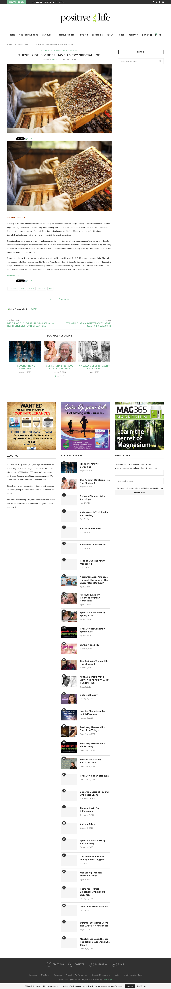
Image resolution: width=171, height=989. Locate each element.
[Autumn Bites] (69, 828)
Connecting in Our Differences (90, 809)
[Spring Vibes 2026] (69, 649)
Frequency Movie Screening (89, 465)
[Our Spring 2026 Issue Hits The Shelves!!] (69, 665)
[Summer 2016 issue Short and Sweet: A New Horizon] (69, 926)
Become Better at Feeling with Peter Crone (94, 793)
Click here (28, 489)
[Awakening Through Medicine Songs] (69, 876)
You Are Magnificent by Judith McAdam (92, 712)
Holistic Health (24, 44)
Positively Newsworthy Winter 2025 (92, 745)
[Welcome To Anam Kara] (69, 548)
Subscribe (97, 35)
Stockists (45, 975)
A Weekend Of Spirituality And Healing (53, 2)
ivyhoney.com (13, 275)
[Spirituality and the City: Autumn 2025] (69, 844)
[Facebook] (153, 2)
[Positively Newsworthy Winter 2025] (69, 747)
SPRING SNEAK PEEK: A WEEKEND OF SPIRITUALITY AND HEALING (94, 680)
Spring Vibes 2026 (89, 645)
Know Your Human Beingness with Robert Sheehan (92, 892)
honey (31, 289)
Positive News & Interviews (66, 51)
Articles (47, 35)
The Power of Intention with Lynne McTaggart (92, 858)
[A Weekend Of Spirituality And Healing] (94, 351)
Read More (141, 986)
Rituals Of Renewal (90, 528)
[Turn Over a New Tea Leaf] (69, 910)
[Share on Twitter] (62, 299)
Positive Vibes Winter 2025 (94, 776)
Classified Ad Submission (76, 975)
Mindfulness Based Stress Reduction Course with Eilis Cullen (95, 942)
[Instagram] (159, 2)
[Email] (163, 2)
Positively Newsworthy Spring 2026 (92, 630)
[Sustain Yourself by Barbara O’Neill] (69, 763)
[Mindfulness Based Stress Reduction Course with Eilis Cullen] (69, 943)
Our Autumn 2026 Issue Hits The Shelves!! (95, 481)
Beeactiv (12, 289)
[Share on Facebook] (59, 299)
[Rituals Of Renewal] (69, 532)
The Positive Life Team (133, 975)
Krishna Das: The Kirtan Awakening (92, 562)
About (110, 35)
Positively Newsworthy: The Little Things (92, 729)
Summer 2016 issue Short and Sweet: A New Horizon (94, 924)
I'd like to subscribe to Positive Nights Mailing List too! (140, 488)
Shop (122, 35)
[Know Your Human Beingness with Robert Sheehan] (69, 893)
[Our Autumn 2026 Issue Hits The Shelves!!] (60, 351)
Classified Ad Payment (101, 975)
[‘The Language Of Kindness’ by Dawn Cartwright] (69, 598)
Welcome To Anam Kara (93, 544)
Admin (54, 59)
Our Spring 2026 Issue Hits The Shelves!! (94, 662)
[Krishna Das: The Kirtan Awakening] (69, 564)
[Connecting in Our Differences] (69, 812)
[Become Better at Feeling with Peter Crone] (69, 796)
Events (84, 35)
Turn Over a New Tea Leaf (94, 906)
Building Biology (89, 695)
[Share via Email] (68, 299)
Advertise (58, 975)
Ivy (50, 289)
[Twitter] (156, 2)
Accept (130, 986)
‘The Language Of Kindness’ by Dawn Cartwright (90, 598)
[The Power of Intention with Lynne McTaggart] (69, 860)
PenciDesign (107, 979)
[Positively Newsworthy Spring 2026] (69, 632)
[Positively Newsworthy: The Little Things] (69, 731)
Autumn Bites (87, 824)
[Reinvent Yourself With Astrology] (69, 500)
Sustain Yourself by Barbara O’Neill (90, 761)
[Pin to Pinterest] (65, 299)
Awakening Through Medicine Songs (91, 874)
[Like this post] (54, 299)
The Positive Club (28, 35)
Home (12, 35)
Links (117, 975)
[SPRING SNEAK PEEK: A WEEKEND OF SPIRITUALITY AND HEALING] (69, 681)
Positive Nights (65, 35)
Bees (22, 289)
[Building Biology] (69, 699)
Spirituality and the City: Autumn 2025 (93, 842)
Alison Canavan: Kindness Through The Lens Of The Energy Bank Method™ (94, 580)
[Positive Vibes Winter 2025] (69, 779)
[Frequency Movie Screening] (25, 351)
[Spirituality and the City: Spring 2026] (69, 616)
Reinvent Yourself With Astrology (92, 497)
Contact (133, 35)
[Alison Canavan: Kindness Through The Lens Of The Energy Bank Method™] (69, 581)
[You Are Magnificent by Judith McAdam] (69, 715)
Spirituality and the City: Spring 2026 (93, 614)
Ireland (41, 289)
